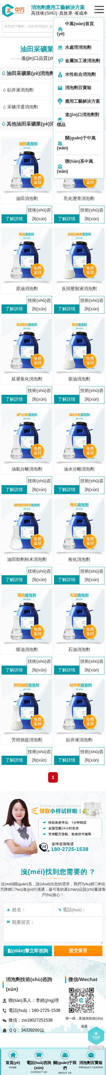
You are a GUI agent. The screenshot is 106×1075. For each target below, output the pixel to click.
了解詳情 (14, 218)
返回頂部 (96, 1038)
